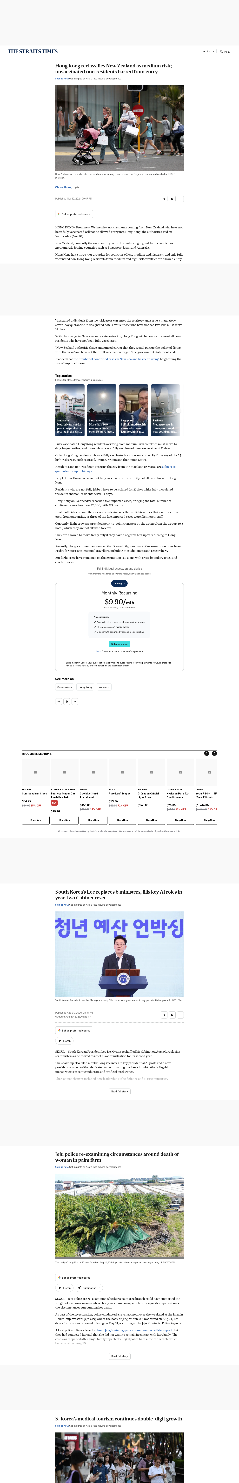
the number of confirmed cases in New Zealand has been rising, (116, 359)
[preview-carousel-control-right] (178, 410)
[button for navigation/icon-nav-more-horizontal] (180, 199)
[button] (208, 51)
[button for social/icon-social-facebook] (172, 199)
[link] (33, 51)
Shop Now (35, 820)
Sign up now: (62, 78)
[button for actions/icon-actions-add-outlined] (77, 188)
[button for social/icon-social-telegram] (164, 199)
